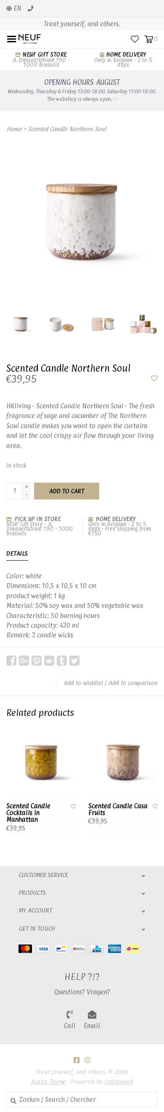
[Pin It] (37, 661)
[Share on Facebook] (11, 661)
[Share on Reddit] (49, 661)
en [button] (16, 8)
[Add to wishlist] (154, 379)
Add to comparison (133, 682)
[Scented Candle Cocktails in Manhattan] (41, 762)
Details (17, 553)
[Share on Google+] (24, 661)
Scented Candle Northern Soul (67, 128)
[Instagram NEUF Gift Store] (87, 1060)
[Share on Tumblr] (62, 661)
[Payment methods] (28, 949)
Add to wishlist (83, 682)
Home (13, 128)
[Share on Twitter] (74, 661)
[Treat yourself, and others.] (30, 39)
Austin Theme (48, 1081)
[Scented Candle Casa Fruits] (123, 762)
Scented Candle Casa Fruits (118, 810)
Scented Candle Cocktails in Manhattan (28, 813)
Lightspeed (118, 1081)
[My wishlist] (134, 39)
